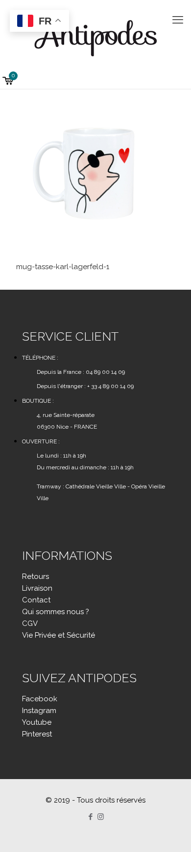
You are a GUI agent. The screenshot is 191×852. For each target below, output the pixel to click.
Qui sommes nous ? (55, 611)
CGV (30, 623)
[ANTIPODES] (95, 37)
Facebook (39, 698)
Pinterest (37, 734)
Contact (36, 600)
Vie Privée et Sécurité (58, 635)
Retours (35, 576)
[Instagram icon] (100, 816)
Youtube (36, 722)
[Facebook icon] (90, 816)
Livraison (37, 588)
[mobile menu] (177, 19)
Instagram (39, 710)
